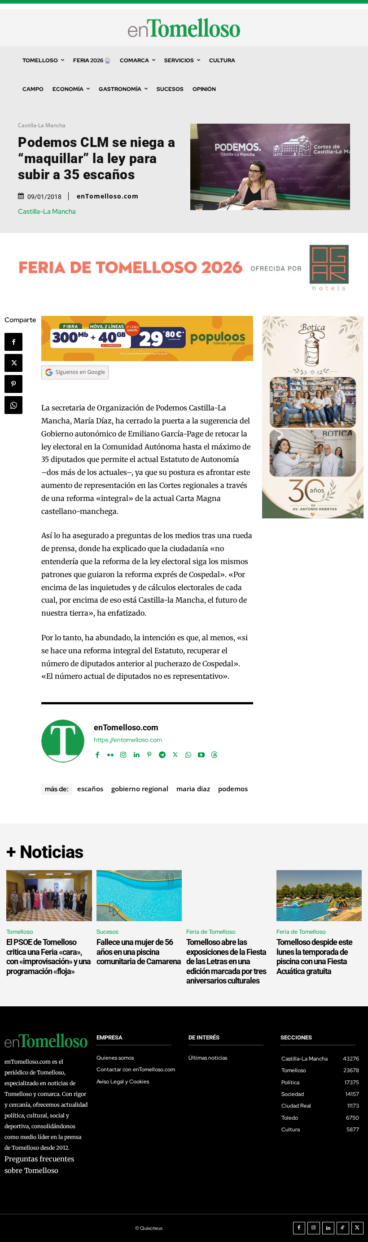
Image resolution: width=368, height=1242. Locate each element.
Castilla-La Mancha (42, 125)
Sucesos (107, 932)
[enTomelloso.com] (62, 741)
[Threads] (214, 753)
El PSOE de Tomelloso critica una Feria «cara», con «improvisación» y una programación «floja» (48, 956)
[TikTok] (343, 1228)
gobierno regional (139, 788)
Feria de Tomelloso (211, 932)
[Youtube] (201, 753)
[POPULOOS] (147, 358)
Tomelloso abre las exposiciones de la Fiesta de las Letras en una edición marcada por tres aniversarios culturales (226, 961)
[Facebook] (13, 342)
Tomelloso (19, 932)
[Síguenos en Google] (75, 388)
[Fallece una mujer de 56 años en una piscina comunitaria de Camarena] (139, 895)
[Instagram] (123, 753)
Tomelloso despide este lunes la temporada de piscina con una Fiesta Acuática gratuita (314, 956)
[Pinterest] (13, 384)
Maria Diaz (193, 788)
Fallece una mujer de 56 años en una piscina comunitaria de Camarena (138, 951)
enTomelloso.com (108, 196)
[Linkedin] (136, 753)
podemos (233, 788)
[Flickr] (110, 753)
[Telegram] (162, 753)
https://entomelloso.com (128, 740)
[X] (13, 363)
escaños (90, 788)
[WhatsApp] (13, 405)
